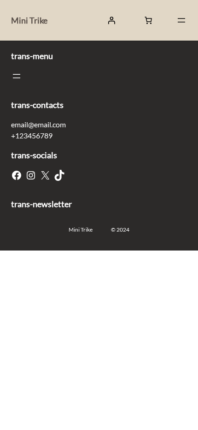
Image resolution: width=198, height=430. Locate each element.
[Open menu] (181, 20)
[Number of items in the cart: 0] (148, 20)
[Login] (111, 20)
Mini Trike (29, 20)
